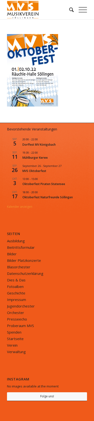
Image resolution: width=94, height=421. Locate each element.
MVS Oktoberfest (34, 171)
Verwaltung (16, 351)
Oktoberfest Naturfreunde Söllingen (47, 197)
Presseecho (17, 319)
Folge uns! (47, 396)
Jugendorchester (21, 306)
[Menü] (80, 9)
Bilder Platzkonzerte (24, 260)
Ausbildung (16, 240)
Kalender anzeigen (19, 207)
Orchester (15, 312)
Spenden (14, 332)
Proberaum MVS (20, 325)
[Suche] (69, 9)
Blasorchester (18, 266)
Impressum (16, 299)
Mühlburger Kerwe (35, 158)
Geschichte (16, 293)
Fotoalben (15, 286)
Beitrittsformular (21, 247)
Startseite (15, 338)
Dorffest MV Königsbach (39, 145)
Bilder (12, 253)
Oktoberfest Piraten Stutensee (43, 184)
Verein (12, 345)
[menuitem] (69, 9)
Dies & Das (16, 280)
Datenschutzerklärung (25, 273)
